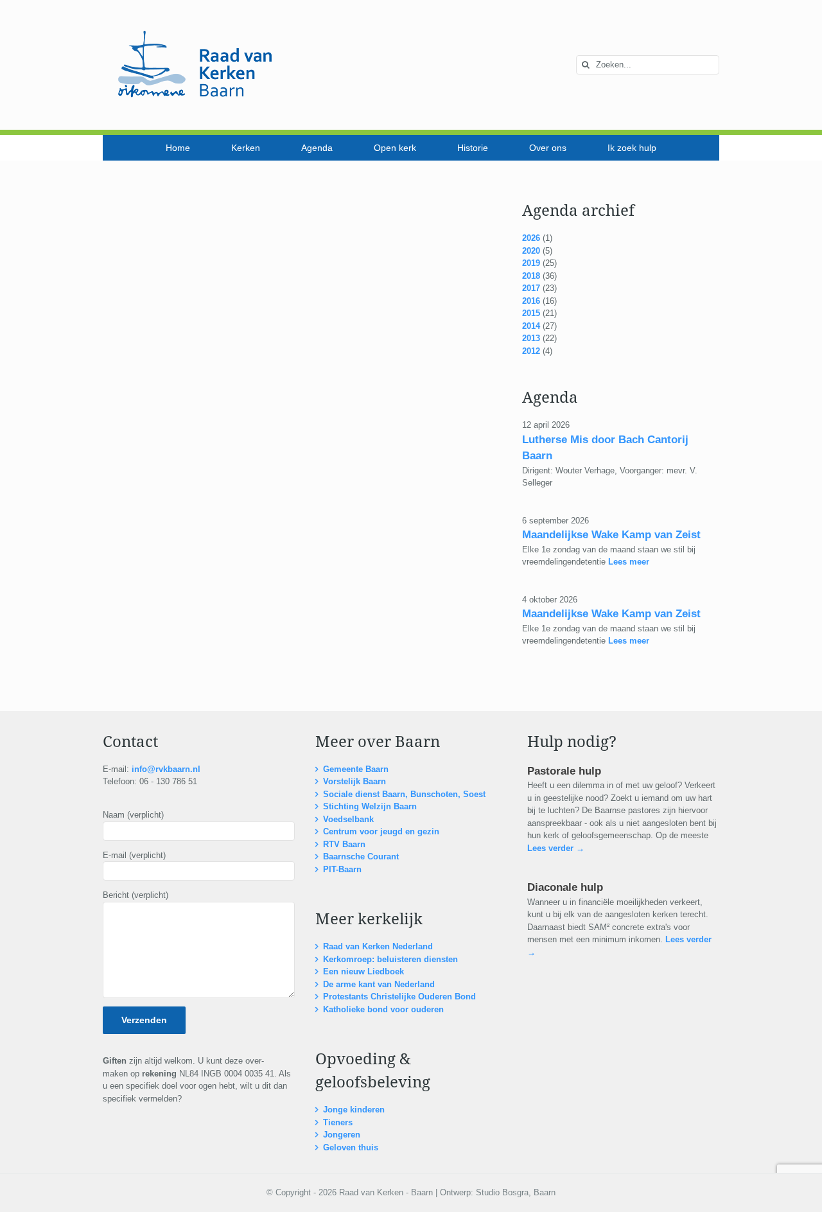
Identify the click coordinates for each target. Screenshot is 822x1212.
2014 (531, 326)
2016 (531, 301)
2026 (531, 238)
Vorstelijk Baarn (354, 781)
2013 (531, 338)
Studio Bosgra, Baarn (515, 1192)
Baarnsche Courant (361, 856)
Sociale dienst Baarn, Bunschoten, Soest (404, 794)
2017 (531, 288)
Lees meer (627, 561)
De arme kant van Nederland (379, 984)
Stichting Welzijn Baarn (370, 806)
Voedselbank (348, 819)
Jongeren (341, 1134)
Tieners (338, 1122)
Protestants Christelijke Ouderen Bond (399, 996)
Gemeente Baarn (356, 769)
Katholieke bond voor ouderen (383, 1009)
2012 (531, 351)
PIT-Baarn (342, 869)
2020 (531, 251)
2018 (531, 276)
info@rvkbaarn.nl (166, 769)
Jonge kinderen (354, 1109)
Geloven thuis (350, 1147)
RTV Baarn (344, 844)
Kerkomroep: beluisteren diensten (390, 959)
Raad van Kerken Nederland (378, 946)
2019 (531, 263)
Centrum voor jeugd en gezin (381, 831)
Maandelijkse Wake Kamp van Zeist (611, 535)
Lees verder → (555, 848)
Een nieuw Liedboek (363, 971)
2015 (531, 313)
